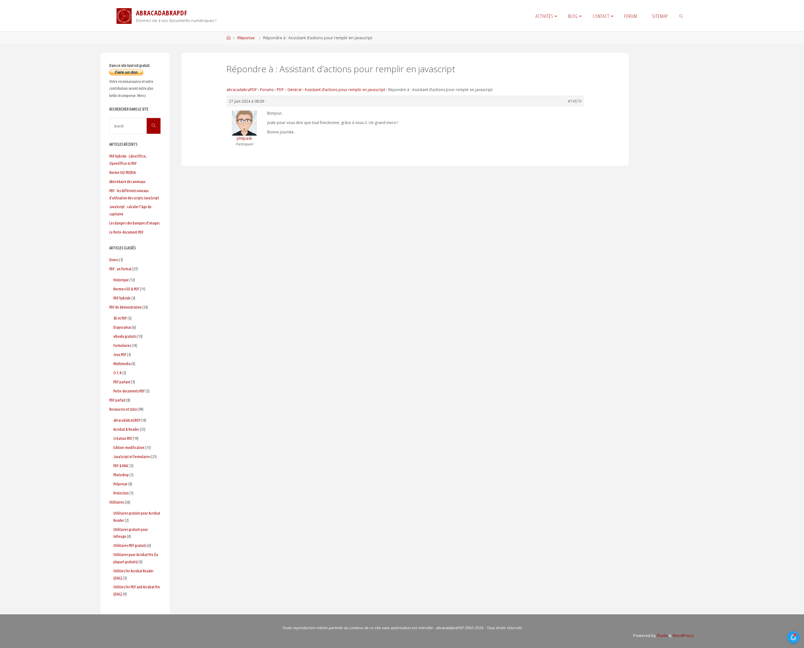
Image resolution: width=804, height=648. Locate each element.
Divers (113, 259)
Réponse (246, 37)
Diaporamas (122, 327)
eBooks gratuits (124, 336)
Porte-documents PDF (129, 391)
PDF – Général (289, 89)
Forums (267, 89)
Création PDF (122, 438)
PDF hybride (122, 298)
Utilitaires (116, 502)
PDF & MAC (121, 465)
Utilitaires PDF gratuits (129, 545)
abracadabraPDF (241, 89)
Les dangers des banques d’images (134, 223)
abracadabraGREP (126, 420)
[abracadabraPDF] (124, 16)
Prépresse (120, 484)
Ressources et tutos (123, 409)
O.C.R (117, 372)
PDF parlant (121, 382)
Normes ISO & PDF (126, 289)
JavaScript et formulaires (131, 456)
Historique (121, 280)
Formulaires (122, 345)
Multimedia (122, 363)
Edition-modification (128, 447)
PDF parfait (117, 400)
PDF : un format (120, 269)
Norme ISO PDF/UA (122, 172)
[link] (681, 15)
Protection (121, 493)
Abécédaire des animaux (127, 181)
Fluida (662, 635)
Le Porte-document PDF (126, 232)
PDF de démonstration (125, 307)
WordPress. (683, 635)
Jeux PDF (119, 354)
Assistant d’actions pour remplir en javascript (345, 89)
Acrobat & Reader (126, 429)
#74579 (574, 101)
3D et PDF (120, 318)
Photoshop (121, 474)
